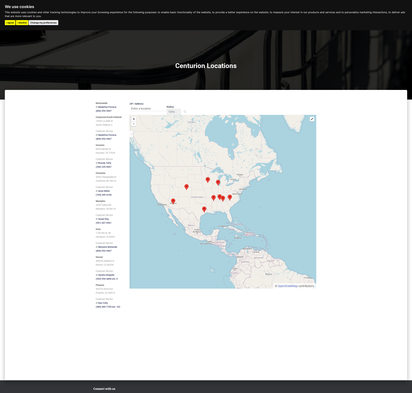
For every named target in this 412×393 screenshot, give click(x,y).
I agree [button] (10, 22)
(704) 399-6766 (104, 195)
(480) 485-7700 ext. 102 (108, 306)
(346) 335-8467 (104, 167)
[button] (185, 111)
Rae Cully (103, 303)
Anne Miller (104, 191)
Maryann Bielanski (107, 247)
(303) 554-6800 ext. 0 (107, 278)
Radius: (170, 107)
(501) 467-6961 (104, 223)
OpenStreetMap (288, 286)
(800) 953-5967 (104, 111)
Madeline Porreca (107, 107)
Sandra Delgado (106, 275)
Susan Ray (103, 219)
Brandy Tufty (104, 163)
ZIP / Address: (137, 103)
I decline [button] (22, 22)
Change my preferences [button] (43, 22)
